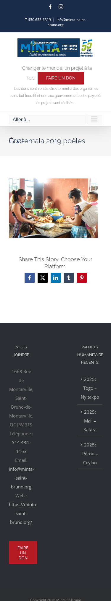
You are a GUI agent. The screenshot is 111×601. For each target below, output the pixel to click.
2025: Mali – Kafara (89, 421)
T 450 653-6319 (38, 19)
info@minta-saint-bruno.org (21, 478)
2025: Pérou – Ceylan (90, 453)
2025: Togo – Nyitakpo (90, 388)
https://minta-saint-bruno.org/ (23, 513)
